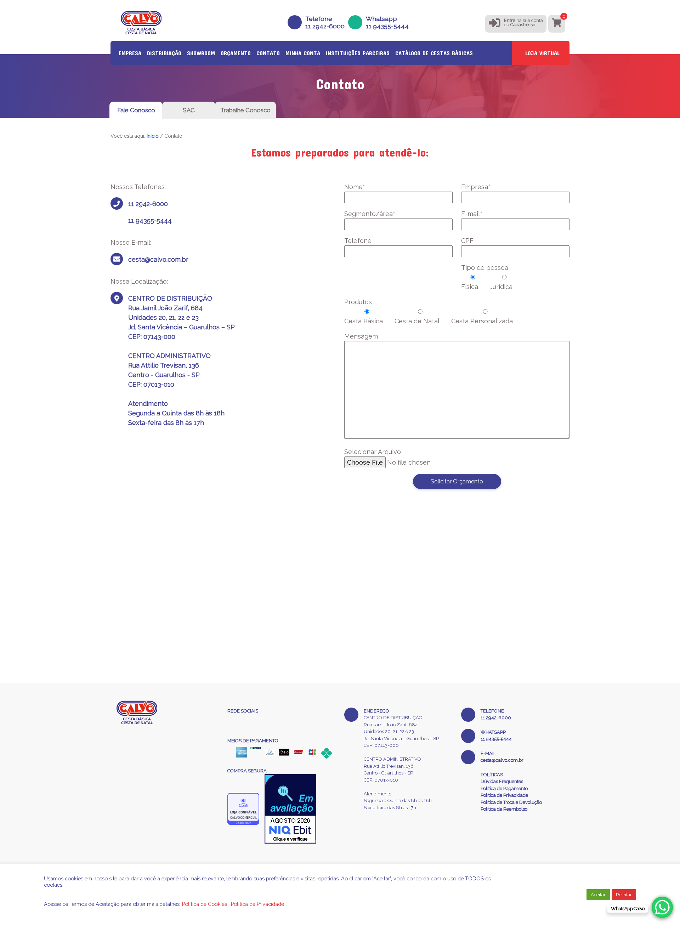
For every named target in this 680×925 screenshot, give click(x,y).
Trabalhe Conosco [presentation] (245, 110)
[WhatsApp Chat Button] (662, 907)
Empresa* (476, 187)
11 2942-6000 (148, 204)
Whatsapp (387, 22)
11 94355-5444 (150, 220)
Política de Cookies (204, 904)
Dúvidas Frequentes (502, 781)
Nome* (354, 187)
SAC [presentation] (189, 110)
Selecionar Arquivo (372, 451)
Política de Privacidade (504, 795)
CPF (467, 240)
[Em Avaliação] (290, 809)
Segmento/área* (369, 213)
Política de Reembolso (504, 809)
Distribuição (164, 53)
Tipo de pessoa (484, 267)
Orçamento (236, 53)
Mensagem (361, 336)
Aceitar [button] (598, 894)
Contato (268, 53)
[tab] (136, 111)
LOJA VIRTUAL (542, 53)
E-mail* (471, 213)
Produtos (358, 302)
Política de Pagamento (504, 788)
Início (153, 136)
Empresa (130, 53)
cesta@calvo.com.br (158, 259)
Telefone (325, 22)
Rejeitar (624, 894)
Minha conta (302, 53)
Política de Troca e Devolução (511, 802)
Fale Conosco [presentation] (136, 110)
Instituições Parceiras (358, 53)
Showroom (201, 53)
